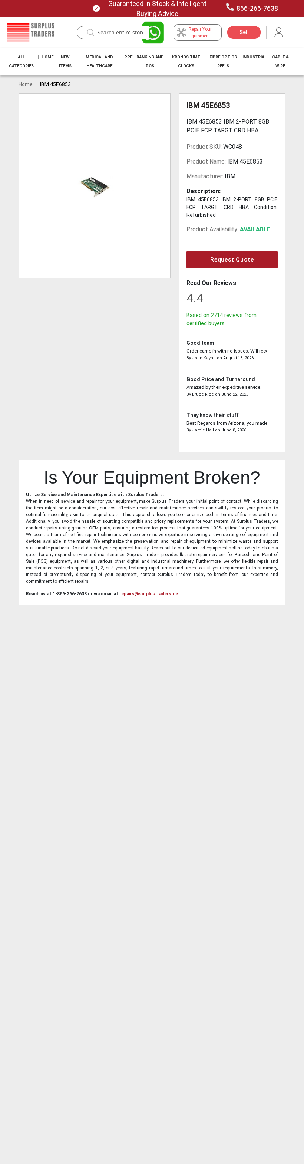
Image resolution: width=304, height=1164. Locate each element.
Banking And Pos (150, 61)
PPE (128, 57)
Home (47, 57)
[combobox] (120, 32)
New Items (65, 61)
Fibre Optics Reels (223, 61)
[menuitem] (21, 62)
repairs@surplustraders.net (149, 593)
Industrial (254, 57)
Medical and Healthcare (99, 61)
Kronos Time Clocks (186, 61)
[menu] (152, 62)
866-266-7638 (257, 8)
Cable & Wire (280, 61)
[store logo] (30, 32)
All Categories (21, 61)
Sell (244, 32)
